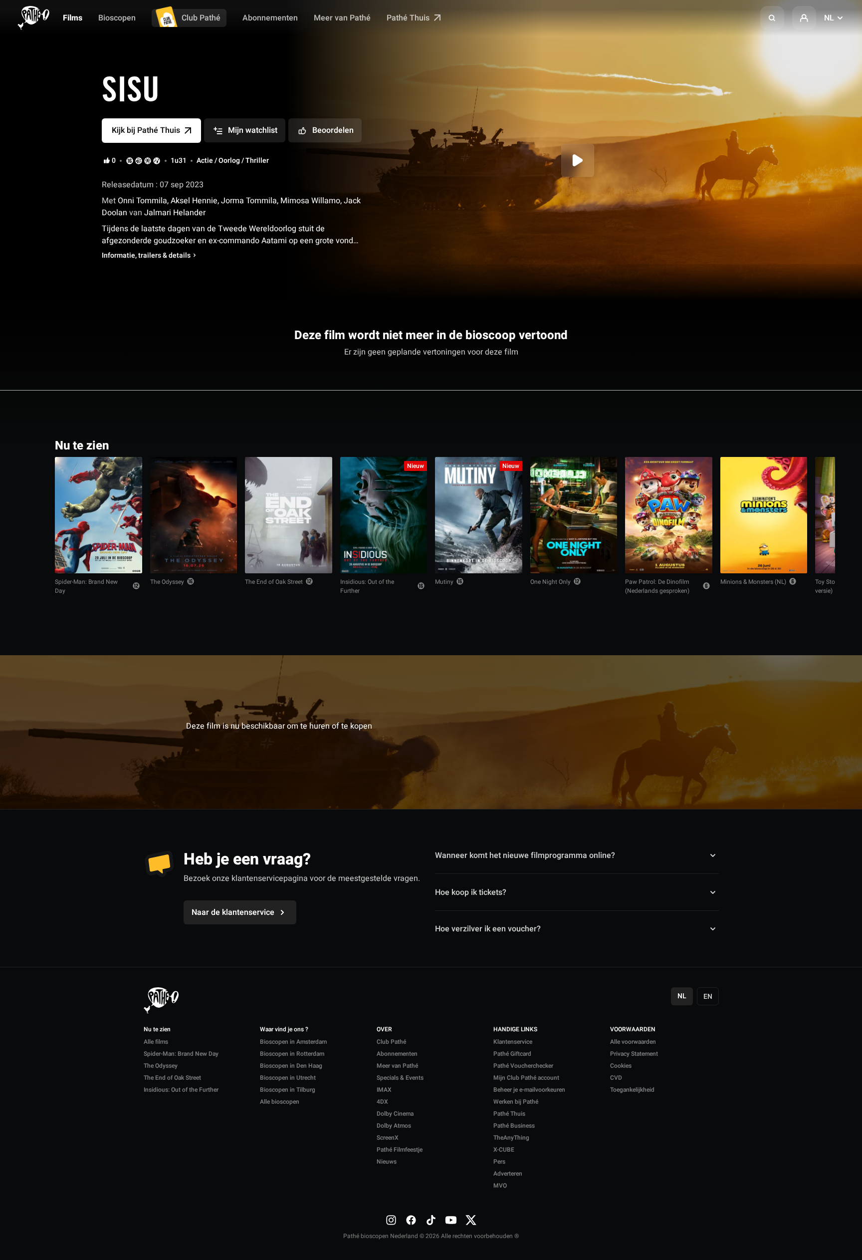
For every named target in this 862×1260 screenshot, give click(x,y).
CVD (616, 1077)
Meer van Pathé (342, 18)
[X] (471, 1220)
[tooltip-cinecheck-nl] (130, 161)
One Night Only (550, 581)
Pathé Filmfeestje (400, 1149)
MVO (500, 1185)
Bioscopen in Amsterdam (293, 1041)
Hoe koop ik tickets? (470, 892)
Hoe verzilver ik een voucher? (488, 929)
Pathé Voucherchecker (523, 1065)
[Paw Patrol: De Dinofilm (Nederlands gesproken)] (668, 515)
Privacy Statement (634, 1053)
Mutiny (444, 581)
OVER (384, 1030)
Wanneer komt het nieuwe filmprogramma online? (525, 855)
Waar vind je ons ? (284, 1030)
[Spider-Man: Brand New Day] (98, 515)
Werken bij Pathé (515, 1101)
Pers (499, 1161)
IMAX (384, 1089)
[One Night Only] (574, 515)
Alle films (156, 1041)
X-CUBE (503, 1149)
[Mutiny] (478, 515)
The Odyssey (167, 581)
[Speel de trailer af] (577, 160)
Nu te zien (157, 1030)
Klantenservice (512, 1041)
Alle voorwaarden (633, 1041)
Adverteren (507, 1173)
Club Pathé (201, 18)
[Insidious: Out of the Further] (384, 515)
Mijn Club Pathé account (526, 1077)
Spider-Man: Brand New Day (86, 586)
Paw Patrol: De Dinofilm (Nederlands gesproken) (657, 586)
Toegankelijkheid (632, 1089)
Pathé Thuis (409, 18)
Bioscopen (117, 18)
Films (72, 18)
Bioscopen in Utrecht (288, 1077)
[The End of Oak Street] (288, 515)
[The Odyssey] (193, 515)
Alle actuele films (768, 444)
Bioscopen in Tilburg (287, 1089)
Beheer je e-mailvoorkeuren (529, 1089)
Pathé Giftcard (512, 1053)
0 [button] (114, 161)
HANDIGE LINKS (515, 1030)
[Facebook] (411, 1220)
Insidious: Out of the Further (367, 586)
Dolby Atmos (394, 1125)
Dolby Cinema (395, 1113)
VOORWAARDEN (632, 1030)
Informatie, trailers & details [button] (146, 256)
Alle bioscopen (279, 1101)
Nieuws (387, 1161)
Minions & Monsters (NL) (753, 581)
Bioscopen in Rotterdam (292, 1053)
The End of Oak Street (274, 581)
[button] (772, 18)
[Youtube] (451, 1220)
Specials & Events (400, 1077)
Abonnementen (270, 18)
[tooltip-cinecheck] (139, 161)
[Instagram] (391, 1220)
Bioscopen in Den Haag (291, 1065)
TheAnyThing (511, 1137)
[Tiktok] (431, 1220)
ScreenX (388, 1137)
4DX (382, 1101)
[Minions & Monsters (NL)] (764, 515)
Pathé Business (514, 1125)
